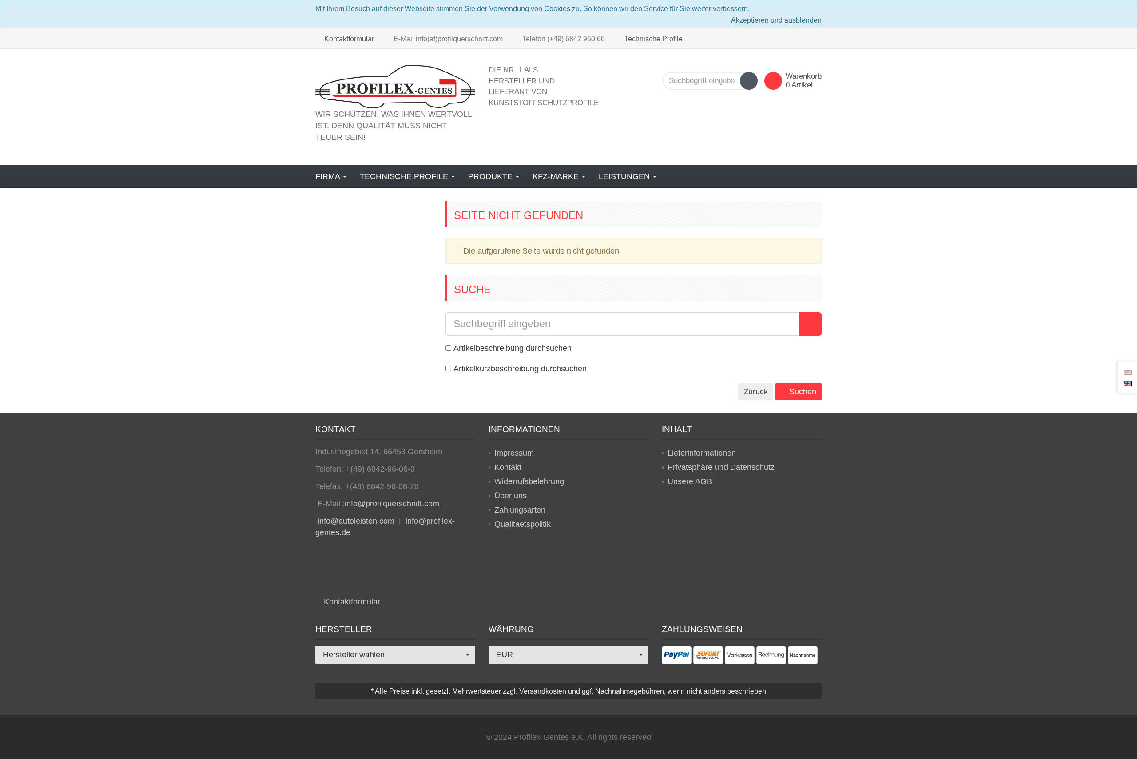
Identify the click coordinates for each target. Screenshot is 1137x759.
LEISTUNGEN (625, 176)
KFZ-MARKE (557, 176)
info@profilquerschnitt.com (392, 503)
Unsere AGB (690, 481)
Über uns (510, 495)
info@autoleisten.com (356, 521)
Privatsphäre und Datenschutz (721, 467)
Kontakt (507, 467)
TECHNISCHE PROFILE (405, 176)
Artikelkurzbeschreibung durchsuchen (520, 368)
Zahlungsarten (519, 509)
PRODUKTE (491, 176)
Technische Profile (653, 39)
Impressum (514, 453)
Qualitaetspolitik (522, 524)
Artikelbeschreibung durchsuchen (512, 348)
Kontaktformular (348, 39)
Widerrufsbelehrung (529, 481)
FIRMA (328, 176)
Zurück (755, 391)
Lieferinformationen (702, 453)
